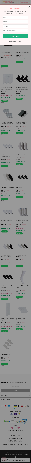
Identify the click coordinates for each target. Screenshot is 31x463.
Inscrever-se (15, 36)
